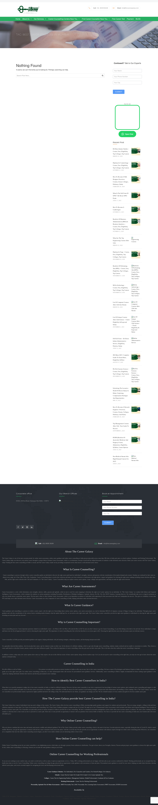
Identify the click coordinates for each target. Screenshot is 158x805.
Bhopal (148, 796)
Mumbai (19, 796)
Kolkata (72, 796)
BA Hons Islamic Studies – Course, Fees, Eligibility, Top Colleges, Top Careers (121, 151)
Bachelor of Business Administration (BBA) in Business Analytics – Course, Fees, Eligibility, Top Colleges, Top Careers (121, 224)
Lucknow (26, 796)
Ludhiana (66, 798)
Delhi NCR (5, 796)
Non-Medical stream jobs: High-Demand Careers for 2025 (121, 459)
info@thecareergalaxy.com (109, 543)
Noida (52, 796)
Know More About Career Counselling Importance (31, 657)
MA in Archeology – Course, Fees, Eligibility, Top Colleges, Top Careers (121, 287)
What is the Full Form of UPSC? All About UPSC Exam (120, 195)
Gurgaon (102, 796)
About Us (25, 19)
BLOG (138, 19)
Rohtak (116, 796)
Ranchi (143, 796)
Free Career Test (118, 19)
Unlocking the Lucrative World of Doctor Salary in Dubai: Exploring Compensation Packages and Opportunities (121, 393)
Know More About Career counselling (142, 579)
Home (18, 19)
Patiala (92, 796)
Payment (130, 19)
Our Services (39, 19)
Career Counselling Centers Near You (62, 19)
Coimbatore (79, 796)
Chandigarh (59, 796)
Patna (97, 796)
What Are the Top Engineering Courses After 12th (121, 240)
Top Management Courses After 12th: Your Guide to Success (121, 426)
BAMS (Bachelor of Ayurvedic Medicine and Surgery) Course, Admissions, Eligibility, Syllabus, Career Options (120, 442)
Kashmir (137, 796)
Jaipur (32, 796)
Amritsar (86, 796)
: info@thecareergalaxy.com (128, 8)
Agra (71, 798)
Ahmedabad (38, 796)
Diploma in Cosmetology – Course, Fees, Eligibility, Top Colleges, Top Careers (121, 165)
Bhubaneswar (91, 798)
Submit (118, 92)
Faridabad (109, 796)
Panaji (132, 796)
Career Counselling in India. (30, 669)
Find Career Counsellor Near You (94, 19)
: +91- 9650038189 (100, 8)
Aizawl (153, 796)
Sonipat (121, 796)
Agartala (83, 798)
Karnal (127, 796)
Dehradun (77, 798)
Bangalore (13, 796)
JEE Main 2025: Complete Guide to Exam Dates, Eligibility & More (121, 357)
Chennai (66, 796)
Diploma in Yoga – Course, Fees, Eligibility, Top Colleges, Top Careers (121, 254)
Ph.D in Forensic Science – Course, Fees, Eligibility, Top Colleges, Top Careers (121, 371)
